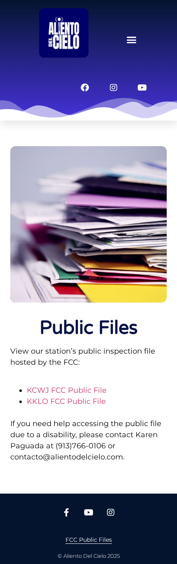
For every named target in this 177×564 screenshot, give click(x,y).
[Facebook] (85, 87)
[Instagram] (113, 87)
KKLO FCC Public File (66, 401)
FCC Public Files (88, 539)
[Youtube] (142, 87)
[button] (132, 40)
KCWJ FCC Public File (67, 390)
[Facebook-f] (66, 512)
